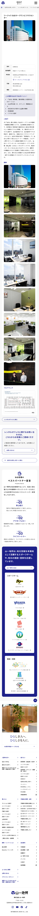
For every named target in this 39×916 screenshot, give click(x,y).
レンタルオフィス (23, 7)
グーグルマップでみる (21, 80)
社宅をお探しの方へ (10, 7)
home (2, 7)
